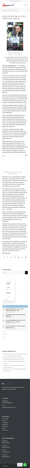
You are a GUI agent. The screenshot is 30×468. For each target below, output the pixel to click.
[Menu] (27, 5)
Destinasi (4, 420)
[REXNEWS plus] (12, 5)
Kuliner (4, 428)
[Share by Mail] (26, 257)
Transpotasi (5, 426)
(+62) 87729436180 (7, 403)
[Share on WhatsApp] (11, 257)
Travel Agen (5, 422)
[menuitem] (24, 5)
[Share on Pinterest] (15, 257)
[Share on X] (8, 257)
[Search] (24, 5)
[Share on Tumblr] (22, 257)
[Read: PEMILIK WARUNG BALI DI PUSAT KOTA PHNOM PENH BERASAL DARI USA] (4, 309)
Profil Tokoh (5, 418)
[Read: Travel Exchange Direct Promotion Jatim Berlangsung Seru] (4, 326)
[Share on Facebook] (4, 257)
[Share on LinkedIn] (18, 257)
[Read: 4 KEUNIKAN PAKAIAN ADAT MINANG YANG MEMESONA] (4, 315)
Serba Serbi (5, 430)
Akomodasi (4, 424)
